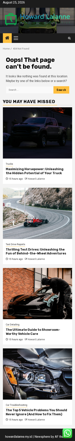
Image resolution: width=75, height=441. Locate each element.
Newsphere (42, 436)
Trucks (9, 164)
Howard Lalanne (36, 178)
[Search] (69, 38)
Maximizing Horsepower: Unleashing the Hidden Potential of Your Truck (34, 171)
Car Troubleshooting (16, 405)
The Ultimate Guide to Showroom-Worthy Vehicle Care (33, 332)
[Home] (7, 38)
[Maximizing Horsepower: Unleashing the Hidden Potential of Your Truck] (37, 133)
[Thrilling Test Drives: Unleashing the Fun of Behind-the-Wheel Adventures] (37, 213)
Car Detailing (12, 324)
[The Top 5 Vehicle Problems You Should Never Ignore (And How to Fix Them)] (37, 374)
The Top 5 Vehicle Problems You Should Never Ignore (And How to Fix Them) (36, 412)
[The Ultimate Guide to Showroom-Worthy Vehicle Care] (37, 293)
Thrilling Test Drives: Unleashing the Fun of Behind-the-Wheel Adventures (36, 251)
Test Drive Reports (15, 244)
